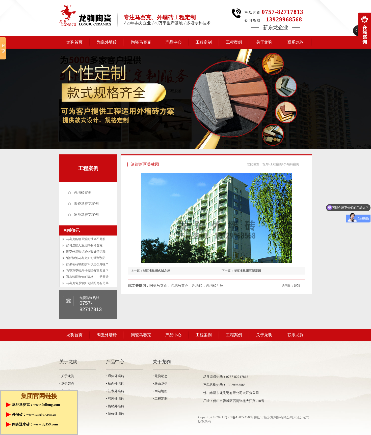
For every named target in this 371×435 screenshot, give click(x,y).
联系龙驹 (295, 42)
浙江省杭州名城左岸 (156, 271)
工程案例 (234, 42)
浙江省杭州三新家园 (247, 271)
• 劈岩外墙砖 (115, 398)
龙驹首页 (74, 42)
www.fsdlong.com (46, 405)
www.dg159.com (45, 424)
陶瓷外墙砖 (107, 42)
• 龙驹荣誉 (66, 383)
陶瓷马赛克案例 (86, 204)
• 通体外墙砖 (115, 376)
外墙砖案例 (83, 192)
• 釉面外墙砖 (115, 383)
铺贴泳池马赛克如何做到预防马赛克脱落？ (95, 258)
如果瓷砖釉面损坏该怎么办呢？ (87, 264)
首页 (265, 164)
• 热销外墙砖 (115, 406)
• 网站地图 (160, 391)
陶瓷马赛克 (141, 42)
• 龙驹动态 (160, 376)
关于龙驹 (264, 42)
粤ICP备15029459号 (238, 417)
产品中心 (173, 42)
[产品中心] (185, 99)
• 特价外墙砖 (115, 414)
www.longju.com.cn (41, 414)
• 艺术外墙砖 (115, 391)
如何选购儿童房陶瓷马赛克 (84, 245)
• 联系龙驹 (160, 383)
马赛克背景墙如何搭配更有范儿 (87, 283)
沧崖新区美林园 (145, 164)
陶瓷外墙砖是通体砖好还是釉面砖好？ (92, 251)
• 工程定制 (160, 398)
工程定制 (204, 42)
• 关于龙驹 (66, 376)
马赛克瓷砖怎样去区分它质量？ (87, 270)
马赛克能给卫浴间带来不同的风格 (89, 239)
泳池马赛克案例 (86, 215)
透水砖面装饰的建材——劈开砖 (87, 277)
